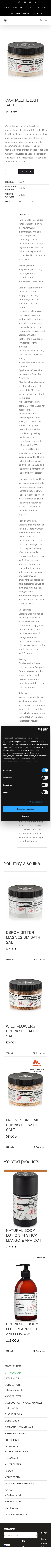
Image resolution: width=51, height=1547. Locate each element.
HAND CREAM (13, 1501)
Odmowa (25, 816)
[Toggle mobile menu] (46, 20)
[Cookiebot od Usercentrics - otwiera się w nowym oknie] (38, 729)
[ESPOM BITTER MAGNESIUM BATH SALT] (25, 901)
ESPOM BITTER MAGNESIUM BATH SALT (23, 937)
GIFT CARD (12, 1408)
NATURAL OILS (13, 1378)
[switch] (45, 778)
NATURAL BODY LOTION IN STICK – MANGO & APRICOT (24, 1235)
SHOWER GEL (12, 1440)
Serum (9, 1471)
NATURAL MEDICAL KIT (17, 1514)
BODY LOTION (12, 1385)
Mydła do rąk (13, 1508)
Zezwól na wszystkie (25, 809)
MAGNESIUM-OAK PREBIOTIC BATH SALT (22, 1125)
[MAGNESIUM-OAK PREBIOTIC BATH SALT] (25, 1088)
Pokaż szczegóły (36, 802)
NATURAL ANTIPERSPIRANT (19, 1483)
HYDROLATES (13, 1464)
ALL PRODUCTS (13, 1373)
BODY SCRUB (12, 1420)
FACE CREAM (13, 1477)
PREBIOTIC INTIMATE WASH (19, 1427)
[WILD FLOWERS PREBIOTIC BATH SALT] (25, 994)
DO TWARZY (11, 1446)
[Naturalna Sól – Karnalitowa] (25, 59)
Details (11, 959)
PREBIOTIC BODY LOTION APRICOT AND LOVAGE (22, 1329)
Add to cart (26, 171)
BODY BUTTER (13, 1396)
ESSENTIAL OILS (13, 1414)
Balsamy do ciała (14, 1390)
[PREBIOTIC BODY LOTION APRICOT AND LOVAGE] (25, 1292)
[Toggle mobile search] (41, 20)
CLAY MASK (12, 1458)
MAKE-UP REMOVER (17, 1451)
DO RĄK (9, 1490)
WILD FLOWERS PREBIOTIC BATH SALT (21, 1031)
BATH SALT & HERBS (15, 1433)
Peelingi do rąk (13, 1495)
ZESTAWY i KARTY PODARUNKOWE (23, 1403)
